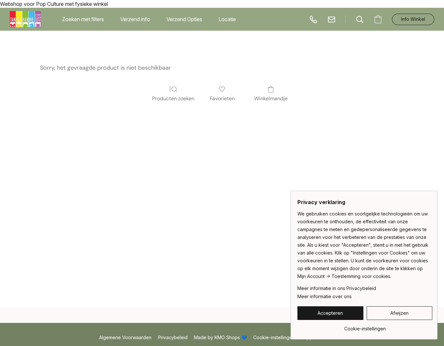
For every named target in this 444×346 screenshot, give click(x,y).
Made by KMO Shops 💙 (220, 337)
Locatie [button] (227, 19)
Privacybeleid (173, 337)
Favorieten (222, 98)
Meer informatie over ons (324, 296)
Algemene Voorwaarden (125, 337)
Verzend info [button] (135, 19)
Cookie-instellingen (274, 337)
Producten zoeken (173, 98)
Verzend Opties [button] (184, 19)
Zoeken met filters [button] (83, 19)
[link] (364, 326)
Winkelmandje (271, 98)
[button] (25, 19)
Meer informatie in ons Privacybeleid (336, 288)
